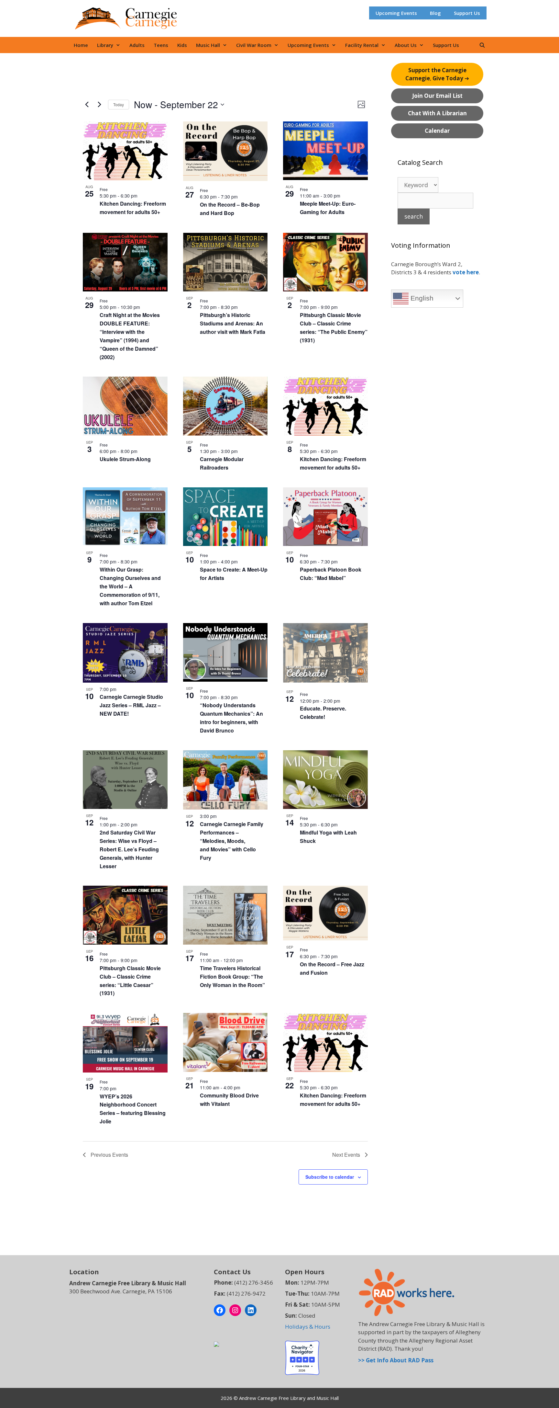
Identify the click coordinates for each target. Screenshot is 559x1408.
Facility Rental (361, 45)
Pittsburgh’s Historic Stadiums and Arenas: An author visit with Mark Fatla (232, 323)
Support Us (467, 13)
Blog (435, 13)
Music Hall (208, 45)
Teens (161, 45)
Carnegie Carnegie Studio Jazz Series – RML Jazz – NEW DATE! (131, 705)
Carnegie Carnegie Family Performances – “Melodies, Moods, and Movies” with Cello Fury (231, 840)
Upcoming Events (396, 13)
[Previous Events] (87, 104)
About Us (406, 45)
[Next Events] (99, 104)
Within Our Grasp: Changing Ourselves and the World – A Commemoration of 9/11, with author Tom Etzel (130, 586)
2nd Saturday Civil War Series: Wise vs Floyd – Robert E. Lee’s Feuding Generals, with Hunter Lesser (129, 849)
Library (105, 45)
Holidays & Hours (307, 1326)
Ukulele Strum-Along (125, 459)
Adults (137, 45)
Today (118, 104)
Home (81, 45)
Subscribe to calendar (329, 1177)
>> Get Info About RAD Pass (395, 1360)
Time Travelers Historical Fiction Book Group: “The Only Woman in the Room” (232, 976)
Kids (182, 45)
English (421, 298)
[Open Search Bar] (482, 45)
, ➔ (437, 74)
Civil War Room (253, 45)
